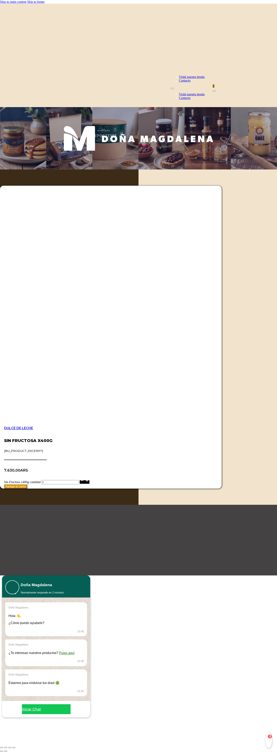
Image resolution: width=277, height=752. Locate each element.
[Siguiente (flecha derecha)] (5, 751)
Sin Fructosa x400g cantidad (22, 482)
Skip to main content (13, 1)
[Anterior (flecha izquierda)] (1, 751)
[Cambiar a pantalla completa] (5, 747)
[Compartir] (9, 747)
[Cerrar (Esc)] (13, 747)
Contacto (184, 80)
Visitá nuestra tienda (192, 77)
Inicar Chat (31, 709)
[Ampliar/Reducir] (1, 747)
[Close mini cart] (214, 91)
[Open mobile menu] (172, 88)
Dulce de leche (18, 428)
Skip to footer (36, 1)
